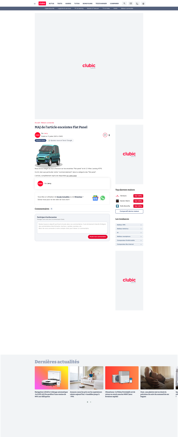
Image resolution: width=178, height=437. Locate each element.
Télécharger (101, 3)
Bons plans (87, 3)
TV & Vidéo (106, 8)
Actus (51, 3)
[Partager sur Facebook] (173, 421)
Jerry (46, 133)
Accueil (37, 123)
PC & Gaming (79, 8)
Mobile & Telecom (93, 8)
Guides (68, 3)
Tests (59, 3)
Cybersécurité (49, 8)
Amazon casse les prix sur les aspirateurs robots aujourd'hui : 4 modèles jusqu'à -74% (86, 394)
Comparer (114, 3)
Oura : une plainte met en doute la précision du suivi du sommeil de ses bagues (154, 394)
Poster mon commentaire (98, 236)
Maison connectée (127, 8)
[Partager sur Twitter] (173, 427)
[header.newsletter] (131, 3)
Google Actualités (63, 197)
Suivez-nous (40, 140)
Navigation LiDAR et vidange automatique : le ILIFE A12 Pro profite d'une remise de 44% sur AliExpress (51, 394)
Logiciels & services (64, 8)
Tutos (76, 3)
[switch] (137, 4)
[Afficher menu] (34, 3)
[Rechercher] (124, 3)
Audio (115, 8)
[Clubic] (42, 3)
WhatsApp (78, 197)
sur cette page (71, 175)
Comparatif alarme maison (129, 211)
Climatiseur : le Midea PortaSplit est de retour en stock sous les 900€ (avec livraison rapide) (120, 394)
